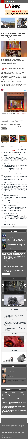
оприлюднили (4, 68)
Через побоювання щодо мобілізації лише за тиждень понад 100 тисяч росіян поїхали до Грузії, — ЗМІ (15, 162)
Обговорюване (10, 389)
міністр (9, 124)
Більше (13, 226)
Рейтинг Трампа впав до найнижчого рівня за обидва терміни (14, 144)
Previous (1, 23)
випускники (14, 124)
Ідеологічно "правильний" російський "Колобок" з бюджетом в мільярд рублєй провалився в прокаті (15, 380)
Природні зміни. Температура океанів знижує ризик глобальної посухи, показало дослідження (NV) (14, 320)
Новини (14, 151)
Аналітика (14, 231)
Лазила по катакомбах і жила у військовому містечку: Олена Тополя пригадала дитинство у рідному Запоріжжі (15, 154)
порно (18, 124)
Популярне (19, 389)
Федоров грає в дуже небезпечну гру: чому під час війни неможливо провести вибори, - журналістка (16, 245)
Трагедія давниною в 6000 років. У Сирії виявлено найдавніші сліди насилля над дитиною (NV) (13, 312)
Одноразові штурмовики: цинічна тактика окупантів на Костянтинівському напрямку (15, 369)
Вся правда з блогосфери (5, 31)
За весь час (21, 392)
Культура (3, 426)
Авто (15, 426)
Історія (9, 426)
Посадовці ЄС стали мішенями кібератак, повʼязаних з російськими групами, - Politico (16, 240)
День (6, 392)
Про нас (3, 435)
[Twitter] (9, 1)
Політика (12, 425)
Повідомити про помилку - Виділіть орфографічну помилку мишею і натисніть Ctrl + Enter (13, 120)
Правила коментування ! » (22, 149)
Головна (3, 425)
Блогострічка (14, 309)
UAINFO (25, 116)
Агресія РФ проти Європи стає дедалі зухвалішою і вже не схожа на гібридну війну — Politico (16, 235)
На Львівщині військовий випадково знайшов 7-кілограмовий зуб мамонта (4, 145)
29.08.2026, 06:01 (7, 317)
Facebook (18, 113)
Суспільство (16, 425)
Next (26, 23)
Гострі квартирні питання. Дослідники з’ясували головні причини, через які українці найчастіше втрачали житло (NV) (15, 323)
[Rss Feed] (5, 1)
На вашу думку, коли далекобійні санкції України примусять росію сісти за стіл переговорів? (13, 254)
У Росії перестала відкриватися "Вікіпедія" (13, 184)
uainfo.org (14, 432)
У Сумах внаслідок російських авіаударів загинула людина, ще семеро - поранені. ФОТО (14, 292)
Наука (7, 426)
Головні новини (7, 425)
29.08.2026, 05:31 (7, 321)
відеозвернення (4, 124)
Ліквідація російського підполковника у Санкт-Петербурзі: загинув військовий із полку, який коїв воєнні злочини (14, 223)
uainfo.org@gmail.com (16, 435)
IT (16, 426)
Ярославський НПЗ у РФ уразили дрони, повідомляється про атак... (6, 26)
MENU (2, 1)
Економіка (20, 425)
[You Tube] (11, 1)
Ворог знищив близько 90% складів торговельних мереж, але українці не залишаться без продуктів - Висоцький (14, 181)
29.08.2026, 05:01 (7, 325)
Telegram (24, 113)
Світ (23, 425)
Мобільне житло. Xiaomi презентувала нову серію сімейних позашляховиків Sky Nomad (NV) (14, 316)
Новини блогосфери (14, 31)
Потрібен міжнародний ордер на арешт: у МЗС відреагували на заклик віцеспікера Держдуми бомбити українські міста (14, 212)
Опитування (14, 251)
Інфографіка (14, 350)
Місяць (13, 392)
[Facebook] (7, 1)
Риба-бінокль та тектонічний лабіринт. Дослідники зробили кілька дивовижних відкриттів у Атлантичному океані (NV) (15, 328)
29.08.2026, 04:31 (7, 330)
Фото (13, 278)
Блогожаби (14, 333)
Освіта (12, 426)
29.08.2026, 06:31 (7, 314)
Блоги (14, 366)
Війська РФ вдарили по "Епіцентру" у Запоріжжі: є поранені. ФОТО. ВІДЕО (14, 306)
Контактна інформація (8, 435)
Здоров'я (19, 426)
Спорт (22, 426)
